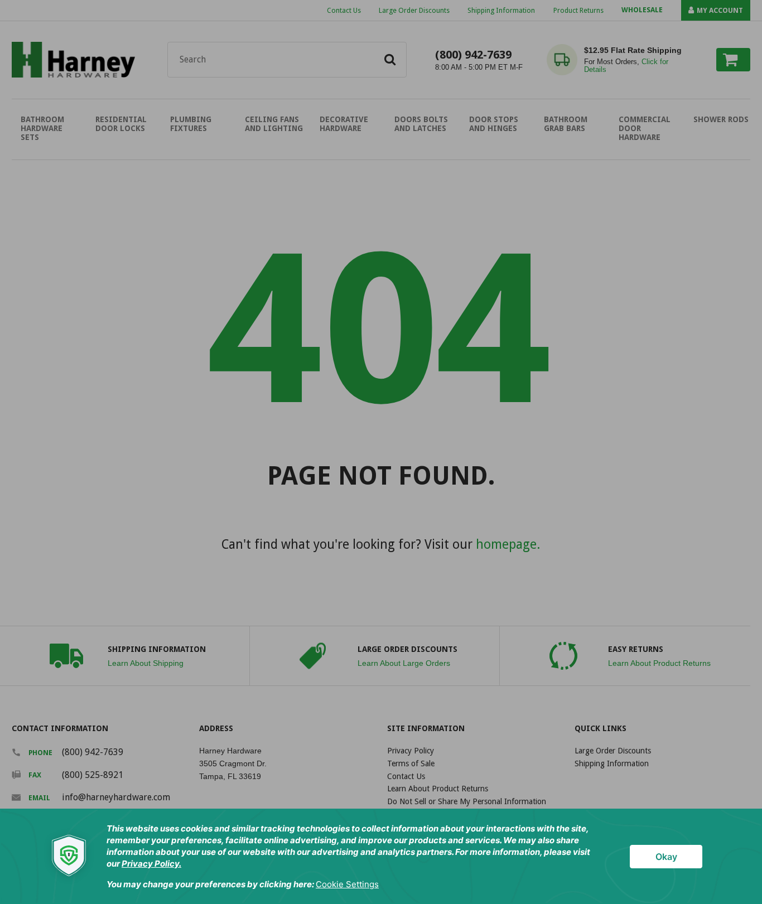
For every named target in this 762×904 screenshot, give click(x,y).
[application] (381, 856)
